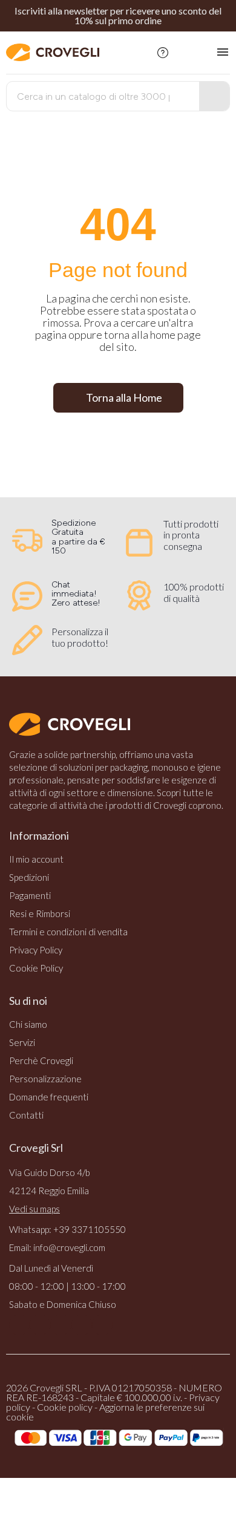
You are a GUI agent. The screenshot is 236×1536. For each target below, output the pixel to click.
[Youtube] (60, 1325)
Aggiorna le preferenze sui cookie (105, 1411)
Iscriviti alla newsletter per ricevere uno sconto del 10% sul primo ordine (118, 15)
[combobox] (94, 96)
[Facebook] (19, 1325)
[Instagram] (40, 1325)
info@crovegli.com (69, 1247)
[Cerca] (214, 96)
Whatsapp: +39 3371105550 (67, 1229)
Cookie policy (65, 1407)
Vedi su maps (34, 1208)
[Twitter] (81, 1325)
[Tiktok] (102, 1325)
